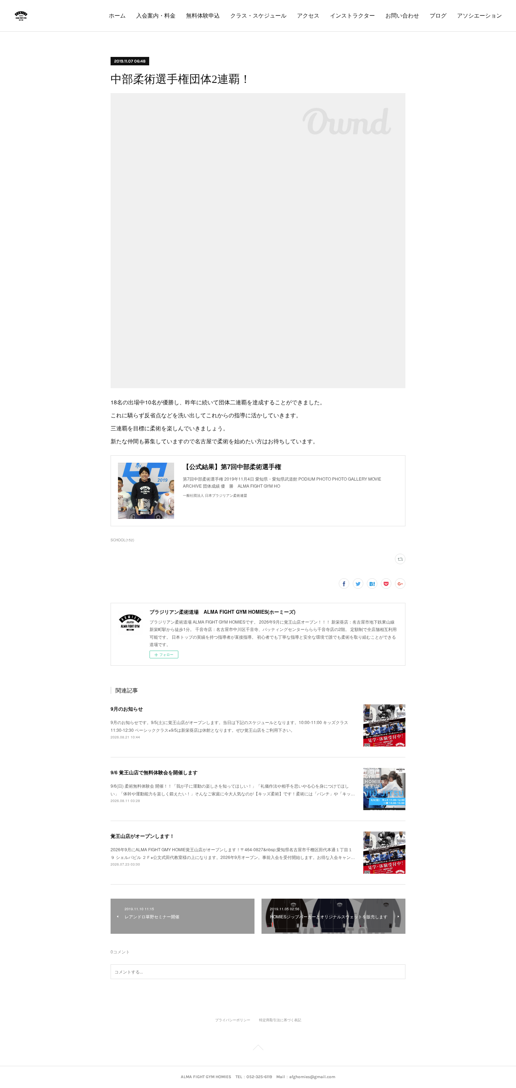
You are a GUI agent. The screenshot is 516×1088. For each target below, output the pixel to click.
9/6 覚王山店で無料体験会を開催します (154, 772)
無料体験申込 (203, 15)
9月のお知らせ (127, 708)
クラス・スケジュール (258, 15)
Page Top (258, 1049)
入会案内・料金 (156, 15)
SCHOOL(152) (122, 540)
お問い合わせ (402, 15)
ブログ (438, 15)
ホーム (117, 15)
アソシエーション (479, 15)
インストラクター (352, 15)
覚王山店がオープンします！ (142, 835)
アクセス (308, 15)
